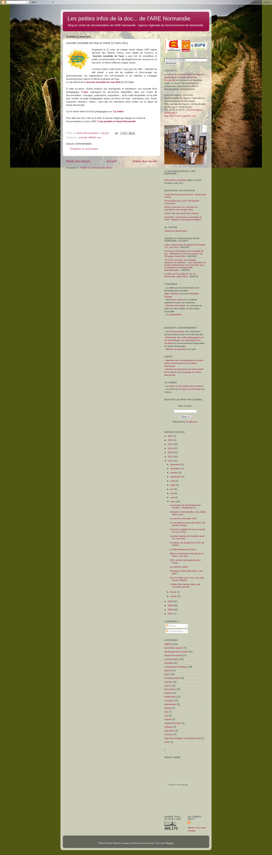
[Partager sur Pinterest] (133, 133)
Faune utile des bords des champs (181, 213)
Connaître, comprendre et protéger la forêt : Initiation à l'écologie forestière (183, 218)
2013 (170, 452)
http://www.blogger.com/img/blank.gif (182, 738)
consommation (171, 659)
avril (172, 497)
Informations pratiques (175, 180)
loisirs (167, 674)
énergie (168, 682)
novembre (175, 468)
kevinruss (149, 843)
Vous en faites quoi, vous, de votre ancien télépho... (187, 579)
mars (173, 501)
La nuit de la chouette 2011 (183, 518)
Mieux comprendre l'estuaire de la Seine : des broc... (187, 554)
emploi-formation (172, 723)
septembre (176, 477)
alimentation (170, 704)
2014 (170, 448)
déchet (167, 670)
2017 (170, 436)
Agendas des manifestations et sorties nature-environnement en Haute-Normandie (184, 363)
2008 (170, 609)
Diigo (166, 293)
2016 (170, 440)
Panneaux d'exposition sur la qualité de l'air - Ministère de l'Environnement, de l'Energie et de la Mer (183, 253)
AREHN (92, 137)
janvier (174, 596)
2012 (170, 456)
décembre (175, 464)
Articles (172, 626)
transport (168, 700)
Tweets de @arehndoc (175, 231)
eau (99, 137)
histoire (168, 708)
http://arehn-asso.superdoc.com (180, 116)
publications (176, 314)
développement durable (176, 652)
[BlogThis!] (124, 133)
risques (168, 719)
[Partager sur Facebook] (130, 133)
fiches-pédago (177, 331)
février (173, 592)
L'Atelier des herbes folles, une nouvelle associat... (185, 585)
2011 (170, 461)
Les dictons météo (179, 567)
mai (172, 493)
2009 (170, 605)
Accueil (111, 161)
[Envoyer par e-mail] (121, 133)
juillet (173, 485)
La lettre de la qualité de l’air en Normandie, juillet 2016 (180, 275)
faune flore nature (173, 648)
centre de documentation (179, 74)
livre (166, 712)
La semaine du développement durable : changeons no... (185, 506)
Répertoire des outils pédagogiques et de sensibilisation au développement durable (184, 340)
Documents (170, 689)
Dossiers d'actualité (175, 305)
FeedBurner (192, 422)
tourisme (168, 734)
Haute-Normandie (173, 655)
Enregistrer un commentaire (84, 149)
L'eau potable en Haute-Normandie (116, 121)
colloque (168, 727)
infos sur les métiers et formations (187, 386)
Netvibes (175, 293)
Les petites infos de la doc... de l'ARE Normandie (129, 18)
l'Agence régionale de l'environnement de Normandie (184, 77)
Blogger (170, 843)
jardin (167, 742)
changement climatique (175, 667)
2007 (170, 614)
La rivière (118, 111)
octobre (174, 472)
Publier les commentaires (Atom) (96, 168)
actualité (83, 137)
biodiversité (170, 697)
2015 (170, 444)
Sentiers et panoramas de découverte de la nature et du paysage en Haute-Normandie (183, 372)
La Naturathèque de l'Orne (183, 549)
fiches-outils (176, 299)
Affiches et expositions (177, 349)
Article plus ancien (145, 161)
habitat (167, 693)
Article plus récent (78, 161)
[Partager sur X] (127, 133)
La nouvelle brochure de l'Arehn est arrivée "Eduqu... (187, 524)
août (172, 481)
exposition (169, 731)
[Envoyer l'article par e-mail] (116, 133)
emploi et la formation (191, 389)
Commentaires (175, 631)
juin (172, 489)
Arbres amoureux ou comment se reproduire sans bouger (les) (181, 208)
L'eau (85, 92)
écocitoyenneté (171, 678)
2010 (170, 601)
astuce (167, 685)
